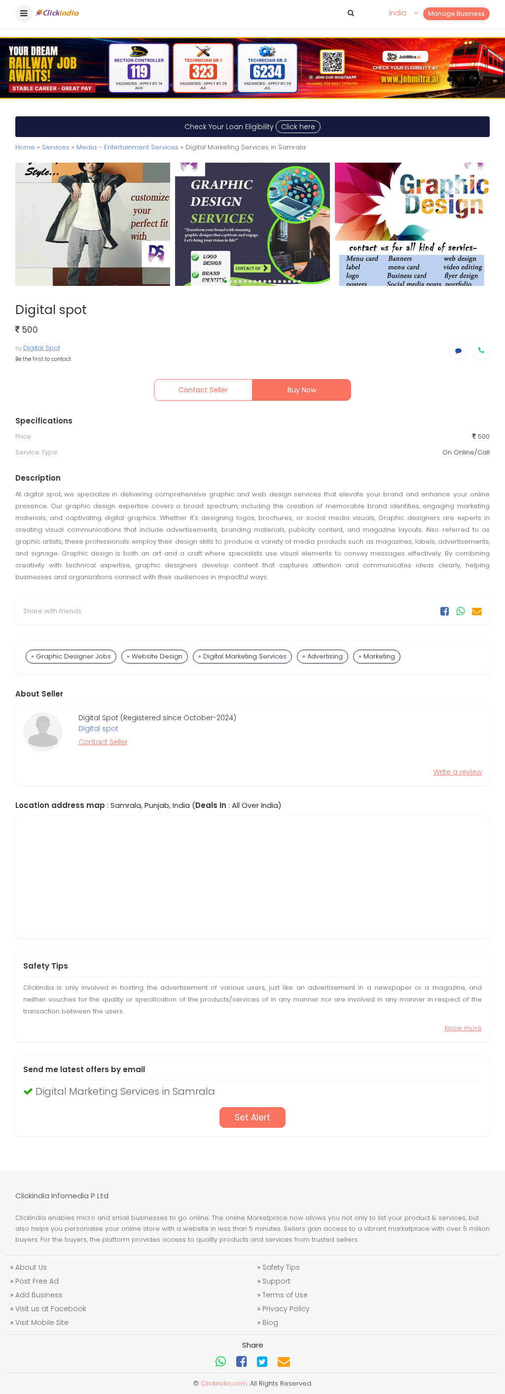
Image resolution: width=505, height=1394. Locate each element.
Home (25, 147)
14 (269, 281)
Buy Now (302, 390)
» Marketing (377, 656)
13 (264, 281)
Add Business (39, 1295)
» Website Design (154, 656)
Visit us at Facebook (50, 1309)
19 (294, 281)
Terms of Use (285, 1295)
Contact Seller (203, 390)
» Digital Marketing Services (242, 656)
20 (299, 281)
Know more (463, 1028)
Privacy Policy (286, 1309)
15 (274, 281)
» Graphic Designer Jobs (71, 656)
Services (56, 147)
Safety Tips (281, 1267)
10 (250, 281)
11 (254, 281)
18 (289, 281)
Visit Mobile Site (42, 1322)
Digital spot (98, 728)
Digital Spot (41, 347)
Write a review (457, 772)
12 (259, 281)
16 (279, 281)
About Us (31, 1267)
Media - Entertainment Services (127, 147)
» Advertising (322, 656)
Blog (270, 1322)
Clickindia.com (224, 1383)
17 (284, 281)
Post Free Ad (37, 1281)
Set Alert (252, 1117)
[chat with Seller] (458, 350)
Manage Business (456, 13)
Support (276, 1281)
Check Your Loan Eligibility (249, 127)
